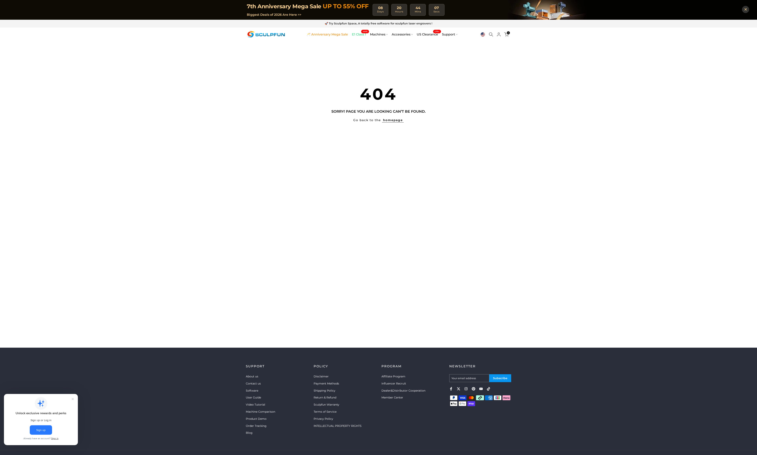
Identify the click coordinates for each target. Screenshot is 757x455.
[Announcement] (378, 23)
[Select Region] (482, 34)
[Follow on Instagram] (466, 388)
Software (252, 390)
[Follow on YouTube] (481, 388)
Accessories (401, 34)
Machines (377, 34)
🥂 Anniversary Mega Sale (327, 34)
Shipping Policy (324, 390)
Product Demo (256, 419)
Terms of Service (325, 411)
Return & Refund (325, 397)
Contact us (253, 383)
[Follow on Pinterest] (473, 388)
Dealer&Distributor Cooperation (403, 390)
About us (252, 376)
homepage (393, 120)
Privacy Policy (323, 419)
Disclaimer (321, 376)
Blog (249, 433)
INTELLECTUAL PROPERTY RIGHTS (338, 426)
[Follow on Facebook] (451, 388)
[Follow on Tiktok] (488, 388)
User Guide (253, 397)
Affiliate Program (393, 376)
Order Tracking (256, 426)
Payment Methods (326, 383)
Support (448, 34)
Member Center (392, 397)
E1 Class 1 (359, 34)
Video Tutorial (255, 404)
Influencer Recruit (393, 383)
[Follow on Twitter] (458, 388)
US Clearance (428, 34)
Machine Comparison (260, 411)
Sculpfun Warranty (326, 404)
